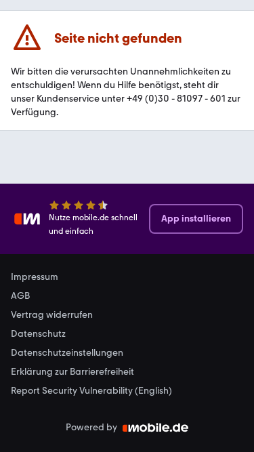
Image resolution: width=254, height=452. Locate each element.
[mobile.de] (156, 427)
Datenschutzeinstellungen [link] (67, 353)
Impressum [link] (34, 277)
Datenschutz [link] (38, 334)
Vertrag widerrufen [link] (52, 315)
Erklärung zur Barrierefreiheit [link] (72, 372)
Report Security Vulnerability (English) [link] (91, 391)
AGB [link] (20, 296)
